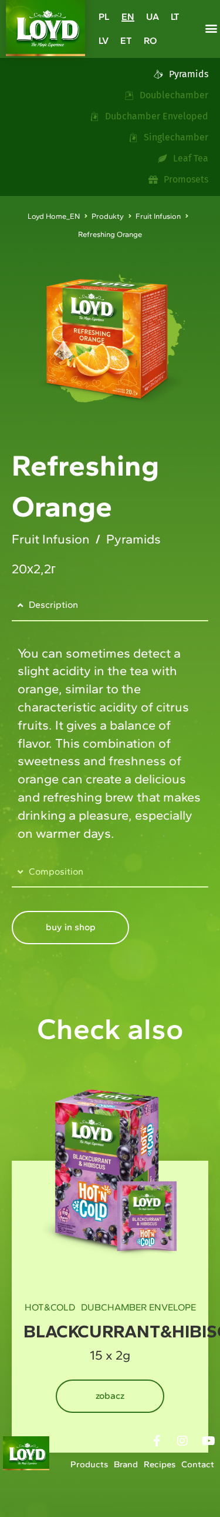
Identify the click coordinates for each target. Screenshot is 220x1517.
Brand (126, 1464)
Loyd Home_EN (54, 216)
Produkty (108, 216)
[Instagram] (182, 1441)
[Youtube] (208, 1441)
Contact (197, 1464)
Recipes (159, 1464)
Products (89, 1464)
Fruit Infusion (158, 216)
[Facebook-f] (157, 1441)
